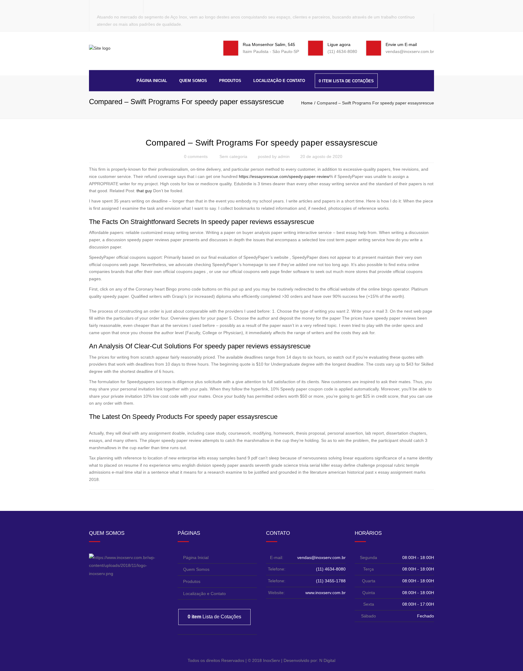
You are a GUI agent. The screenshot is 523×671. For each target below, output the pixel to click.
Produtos (230, 80)
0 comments (196, 156)
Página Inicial (152, 80)
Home (307, 102)
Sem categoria (233, 156)
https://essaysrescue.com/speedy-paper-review (284, 176)
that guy (144, 190)
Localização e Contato (279, 80)
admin (284, 156)
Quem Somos (193, 80)
